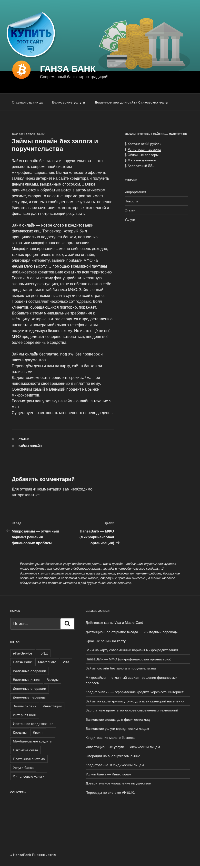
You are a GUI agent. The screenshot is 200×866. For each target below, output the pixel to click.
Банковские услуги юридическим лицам (117, 728)
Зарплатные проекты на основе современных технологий (132, 710)
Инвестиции (52, 705)
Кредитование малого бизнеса (110, 737)
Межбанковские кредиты (32, 741)
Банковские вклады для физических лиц (118, 719)
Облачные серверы (143, 154)
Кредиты (20, 732)
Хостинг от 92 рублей (144, 143)
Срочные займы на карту (106, 640)
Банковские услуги (68, 102)
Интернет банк (24, 714)
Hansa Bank (22, 661)
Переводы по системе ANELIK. (110, 792)
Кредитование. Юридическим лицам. (115, 764)
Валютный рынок (26, 679)
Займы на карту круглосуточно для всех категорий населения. (135, 701)
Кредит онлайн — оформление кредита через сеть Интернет (134, 691)
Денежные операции (29, 688)
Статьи (24, 439)
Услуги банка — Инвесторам (108, 774)
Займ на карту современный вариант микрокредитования (132, 649)
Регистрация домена (144, 149)
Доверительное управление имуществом (118, 783)
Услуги (130, 219)
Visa (66, 661)
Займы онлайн (30, 446)
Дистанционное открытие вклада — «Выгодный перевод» (132, 631)
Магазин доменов (142, 159)
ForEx (43, 653)
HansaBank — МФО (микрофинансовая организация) (128, 659)
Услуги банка (23, 767)
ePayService (22, 653)
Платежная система (29, 758)
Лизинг (38, 732)
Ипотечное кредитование (33, 723)
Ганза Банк (68, 68)
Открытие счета (25, 749)
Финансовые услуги (28, 776)
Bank (41, 134)
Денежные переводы (29, 697)
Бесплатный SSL (141, 165)
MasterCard (47, 661)
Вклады (53, 679)
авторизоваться (26, 495)
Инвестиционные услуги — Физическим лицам (123, 746)
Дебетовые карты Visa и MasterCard (114, 622)
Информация (135, 191)
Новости (131, 200)
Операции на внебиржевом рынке (113, 755)
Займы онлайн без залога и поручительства (121, 668)
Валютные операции (29, 670)
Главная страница (27, 102)
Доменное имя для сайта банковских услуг (132, 102)
